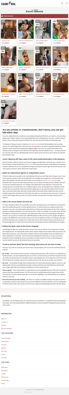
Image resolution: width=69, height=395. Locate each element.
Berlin (3, 383)
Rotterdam (4, 367)
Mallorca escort (28, 164)
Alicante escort (34, 144)
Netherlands (5, 341)
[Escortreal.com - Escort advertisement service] (8, 3)
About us (4, 319)
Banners (3, 325)
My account (27, 392)
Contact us (4, 322)
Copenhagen (5, 380)
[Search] (62, 3)
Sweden (3, 344)
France (3, 354)
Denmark (4, 351)
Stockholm (4, 370)
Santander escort (46, 180)
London (3, 374)
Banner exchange (6, 328)
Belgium (3, 348)
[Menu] (67, 3)
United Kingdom (6, 338)
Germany (4, 357)
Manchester (4, 377)
